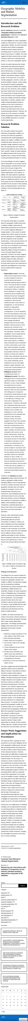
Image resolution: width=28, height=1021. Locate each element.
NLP (2, 908)
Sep (4, 1011)
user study (4, 917)
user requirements (6, 915)
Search (3, 882)
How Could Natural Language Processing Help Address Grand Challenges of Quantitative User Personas (11, 978)
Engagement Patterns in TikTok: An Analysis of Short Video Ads (12, 931)
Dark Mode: (22, 1019)
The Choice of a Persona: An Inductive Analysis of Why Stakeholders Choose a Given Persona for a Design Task (14, 967)
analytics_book (5, 895)
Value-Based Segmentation (8, 920)
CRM (2, 897)
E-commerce (4, 906)
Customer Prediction (6, 902)
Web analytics (5, 922)
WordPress (14, 1020)
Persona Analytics (6, 911)
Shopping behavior (6, 913)
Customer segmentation (15, 848)
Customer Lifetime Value (7, 899)
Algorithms (4, 893)
